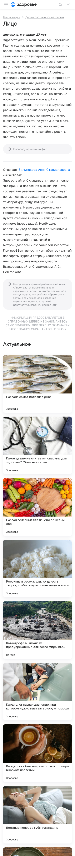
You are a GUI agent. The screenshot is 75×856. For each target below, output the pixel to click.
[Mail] (13, 4)
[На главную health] (26, 4)
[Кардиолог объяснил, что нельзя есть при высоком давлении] (37, 753)
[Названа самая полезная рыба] (37, 384)
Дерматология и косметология (44, 17)
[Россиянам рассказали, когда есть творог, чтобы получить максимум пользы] (37, 568)
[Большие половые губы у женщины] (37, 814)
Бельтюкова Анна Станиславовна (44, 170)
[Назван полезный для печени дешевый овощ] (37, 507)
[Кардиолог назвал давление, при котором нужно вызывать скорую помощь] (37, 691)
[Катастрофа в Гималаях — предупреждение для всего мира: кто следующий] (37, 630)
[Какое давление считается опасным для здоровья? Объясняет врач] (37, 445)
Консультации (11, 17)
